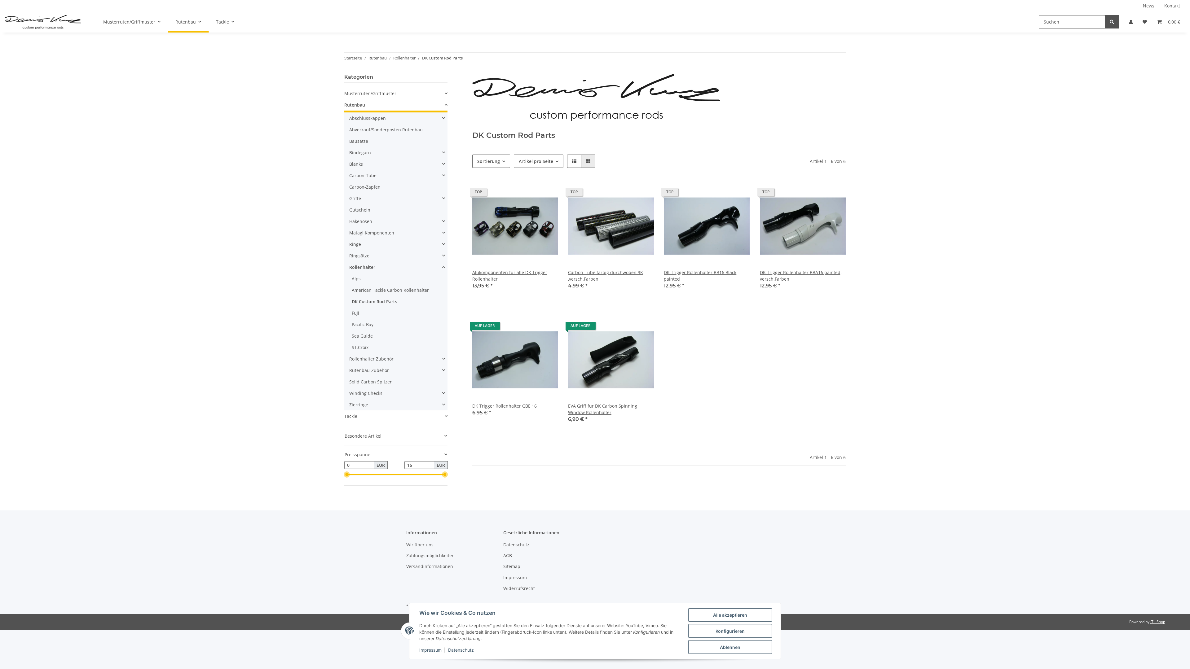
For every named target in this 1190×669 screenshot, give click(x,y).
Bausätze (358, 141)
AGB (507, 555)
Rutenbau (354, 105)
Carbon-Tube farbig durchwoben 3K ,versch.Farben (605, 275)
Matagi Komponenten (371, 233)
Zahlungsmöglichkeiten (430, 555)
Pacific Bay (362, 324)
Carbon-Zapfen (365, 187)
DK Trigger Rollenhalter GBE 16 (504, 406)
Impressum (515, 577)
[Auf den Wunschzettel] (739, 193)
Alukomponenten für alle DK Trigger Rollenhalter (509, 275)
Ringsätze (359, 256)
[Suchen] (1112, 21)
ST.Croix (360, 347)
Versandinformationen (429, 566)
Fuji (355, 313)
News (1148, 6)
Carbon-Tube (363, 175)
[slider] (346, 474)
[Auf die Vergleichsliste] (723, 193)
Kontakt (1172, 6)
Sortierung (488, 161)
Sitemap (511, 566)
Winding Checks (365, 393)
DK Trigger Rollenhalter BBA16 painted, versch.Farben (800, 275)
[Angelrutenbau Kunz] (43, 22)
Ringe (355, 244)
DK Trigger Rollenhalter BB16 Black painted (700, 275)
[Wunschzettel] (1145, 22)
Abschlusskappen (367, 118)
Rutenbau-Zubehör (369, 370)
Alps (356, 279)
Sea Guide (362, 336)
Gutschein (359, 210)
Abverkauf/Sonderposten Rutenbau (386, 130)
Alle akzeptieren (730, 615)
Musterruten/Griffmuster (370, 93)
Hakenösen (360, 221)
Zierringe (358, 405)
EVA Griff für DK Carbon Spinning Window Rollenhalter (602, 409)
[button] (1131, 22)
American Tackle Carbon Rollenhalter (390, 290)
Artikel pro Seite (536, 161)
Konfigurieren (730, 631)
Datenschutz (516, 545)
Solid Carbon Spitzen (371, 382)
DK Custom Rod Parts (374, 301)
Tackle (350, 416)
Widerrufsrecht (519, 588)
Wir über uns (420, 545)
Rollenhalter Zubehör (371, 359)
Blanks (356, 164)
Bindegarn (360, 152)
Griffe (355, 198)
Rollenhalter (362, 267)
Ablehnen (730, 647)
